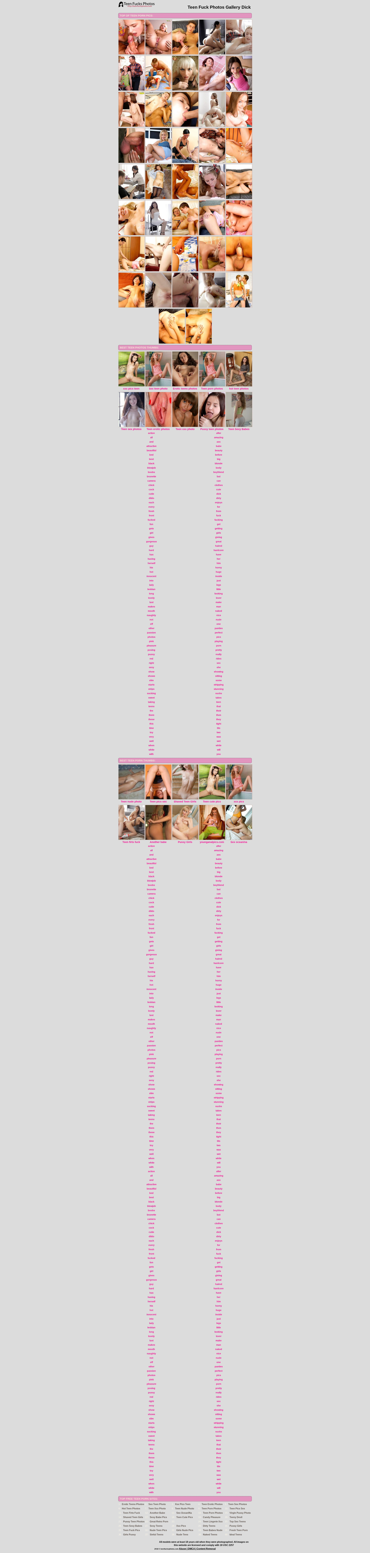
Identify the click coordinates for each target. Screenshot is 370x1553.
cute (218, 489)
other (151, 628)
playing (219, 641)
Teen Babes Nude (212, 1530)
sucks (218, 693)
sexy (151, 667)
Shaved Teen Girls (133, 1517)
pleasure (151, 645)
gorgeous (151, 541)
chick (151, 485)
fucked (151, 520)
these (151, 719)
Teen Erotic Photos (212, 1504)
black (151, 463)
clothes (219, 485)
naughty (151, 615)
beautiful (151, 450)
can (219, 481)
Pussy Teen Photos (134, 1521)
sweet (151, 697)
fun (151, 524)
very (151, 737)
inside (218, 576)
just (219, 580)
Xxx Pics (181, 1526)
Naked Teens (210, 1534)
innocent (151, 576)
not (151, 619)
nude (218, 619)
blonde (218, 463)
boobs (151, 472)
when (151, 745)
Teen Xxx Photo (157, 1508)
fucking (218, 520)
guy (151, 546)
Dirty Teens (209, 1526)
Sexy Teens (156, 1526)
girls (218, 533)
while (218, 745)
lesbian (151, 589)
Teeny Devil (236, 1517)
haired (218, 546)
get (218, 524)
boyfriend (218, 472)
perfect (218, 632)
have (218, 554)
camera (151, 481)
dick (218, 494)
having (151, 559)
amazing (218, 437)
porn (218, 645)
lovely (151, 598)
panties (219, 628)
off (151, 624)
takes (219, 697)
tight (218, 723)
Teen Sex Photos (237, 1504)
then (218, 715)
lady (151, 585)
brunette (151, 476)
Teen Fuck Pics (131, 1530)
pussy (151, 654)
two (219, 732)
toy (151, 732)
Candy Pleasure (211, 1517)
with (151, 754)
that (219, 706)
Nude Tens (182, 1534)
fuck (218, 515)
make (219, 602)
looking (218, 593)
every (151, 507)
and (151, 442)
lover (218, 598)
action (151, 433)
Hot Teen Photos (131, 1508)
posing (151, 650)
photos (151, 637)
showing (218, 671)
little (218, 589)
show (151, 671)
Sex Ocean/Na (184, 1513)
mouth (151, 611)
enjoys (218, 502)
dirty (218, 498)
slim (151, 680)
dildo (151, 498)
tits (218, 728)
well (151, 741)
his (151, 567)
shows (151, 676)
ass (219, 442)
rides (218, 658)
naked (218, 611)
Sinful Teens (156, 1534)
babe (218, 446)
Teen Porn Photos (211, 1508)
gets (151, 528)
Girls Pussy (129, 1534)
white (151, 750)
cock (151, 489)
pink (151, 641)
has (151, 554)
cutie (151, 494)
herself (151, 563)
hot (151, 572)
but (218, 476)
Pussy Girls (236, 1526)
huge (218, 572)
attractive (151, 446)
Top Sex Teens (238, 1521)
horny (218, 567)
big (218, 459)
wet (219, 741)
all (151, 437)
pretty (218, 650)
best (151, 459)
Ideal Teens (236, 1534)
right (151, 663)
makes (151, 606)
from (218, 511)
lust (151, 602)
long (151, 593)
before (218, 455)
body (218, 468)
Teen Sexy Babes (132, 1526)
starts (151, 684)
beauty (218, 450)
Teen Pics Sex (237, 1508)
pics (218, 637)
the (151, 710)
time (151, 728)
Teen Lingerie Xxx (213, 1521)
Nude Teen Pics (158, 1530)
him (219, 563)
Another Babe (157, 1513)
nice (218, 615)
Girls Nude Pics (184, 1530)
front (151, 515)
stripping (219, 684)
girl (151, 533)
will (218, 750)
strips (151, 689)
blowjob (151, 468)
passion (151, 632)
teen (218, 702)
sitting (218, 676)
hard (151, 550)
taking (151, 702)
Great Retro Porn (159, 1521)
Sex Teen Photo (157, 1504)
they (218, 719)
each (151, 502)
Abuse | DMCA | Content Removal (197, 1549)
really (219, 654)
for (218, 507)
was (219, 737)
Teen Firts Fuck (131, 1513)
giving (218, 537)
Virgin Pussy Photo (240, 1513)
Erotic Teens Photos (133, 1504)
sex (219, 663)
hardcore (219, 550)
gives (151, 537)
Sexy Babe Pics (158, 1517)
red (151, 658)
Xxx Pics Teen (182, 1504)
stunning (219, 689)
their (218, 710)
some (219, 680)
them (151, 715)
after (218, 433)
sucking (151, 693)
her (218, 559)
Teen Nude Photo (184, 1508)
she (219, 667)
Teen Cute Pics (184, 1517)
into (151, 580)
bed (151, 455)
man (218, 606)
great (218, 541)
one (219, 624)
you (219, 754)
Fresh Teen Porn (239, 1530)
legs (218, 585)
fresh (151, 511)
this (151, 723)
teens (151, 706)
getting (218, 528)
